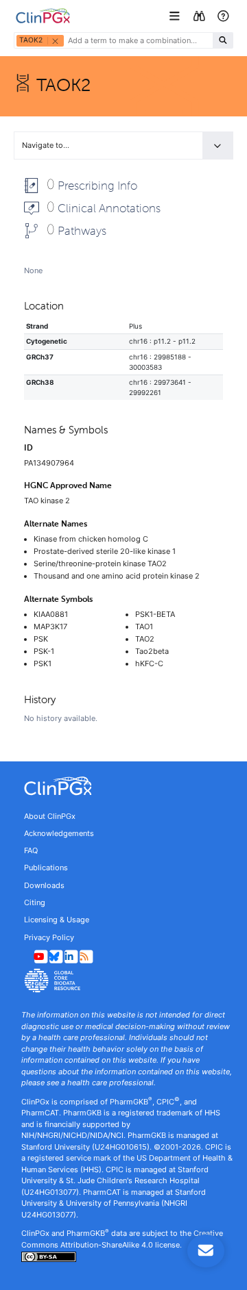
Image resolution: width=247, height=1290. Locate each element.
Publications (46, 867)
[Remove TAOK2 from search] (54, 41)
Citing (34, 902)
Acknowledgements (59, 833)
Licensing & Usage (56, 919)
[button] (176, 16)
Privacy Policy (49, 937)
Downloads (44, 885)
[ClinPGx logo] (123, 786)
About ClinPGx (49, 816)
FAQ (31, 850)
